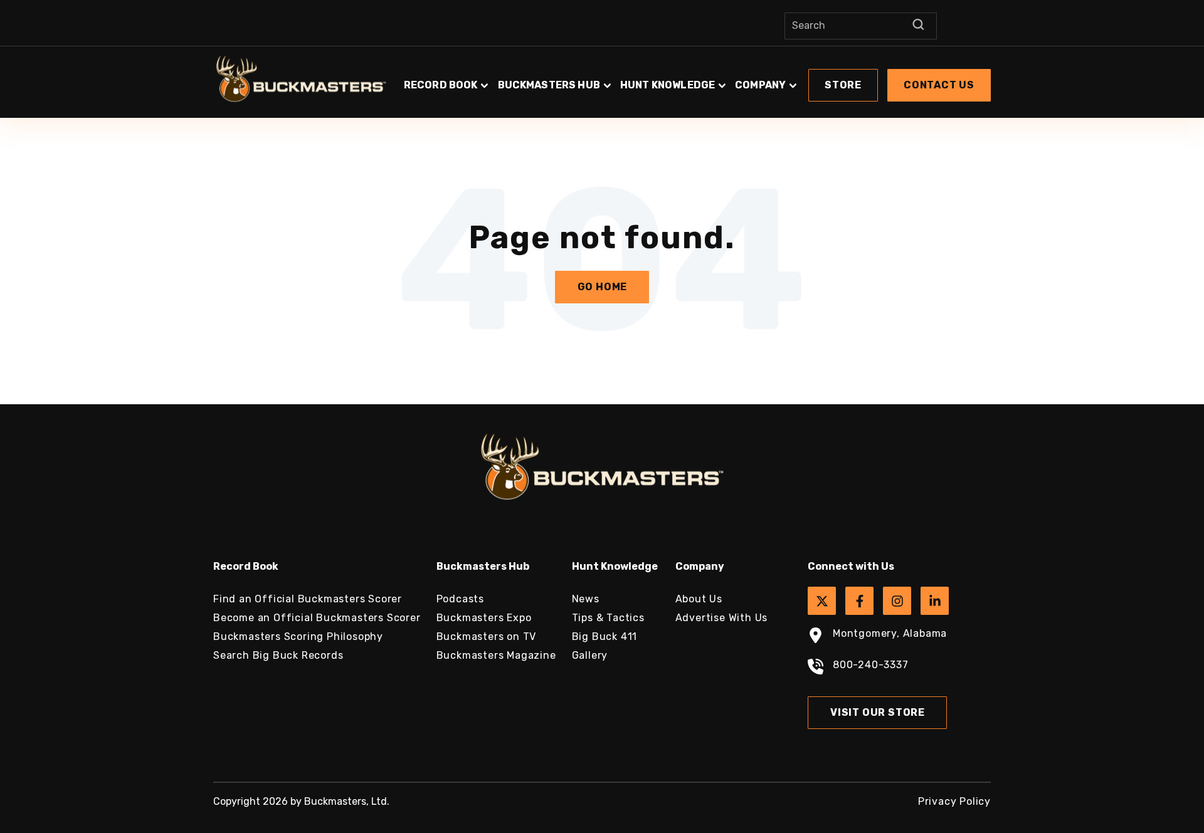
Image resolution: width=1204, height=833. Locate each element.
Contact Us (939, 85)
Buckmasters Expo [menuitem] (484, 618)
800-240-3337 (871, 665)
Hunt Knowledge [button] (667, 85)
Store (843, 85)
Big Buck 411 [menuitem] (605, 636)
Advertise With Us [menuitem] (721, 618)
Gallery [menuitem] (590, 655)
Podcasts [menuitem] (460, 599)
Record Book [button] (441, 85)
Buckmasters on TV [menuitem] (486, 636)
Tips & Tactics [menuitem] (608, 618)
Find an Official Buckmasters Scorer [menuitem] (307, 599)
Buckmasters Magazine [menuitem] (496, 655)
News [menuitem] (585, 599)
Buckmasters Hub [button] (549, 85)
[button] (696, 79)
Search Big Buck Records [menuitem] (278, 655)
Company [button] (760, 85)
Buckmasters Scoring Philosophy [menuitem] (298, 636)
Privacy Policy (954, 801)
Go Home (603, 287)
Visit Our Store (877, 712)
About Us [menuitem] (698, 599)
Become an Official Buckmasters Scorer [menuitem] (317, 618)
